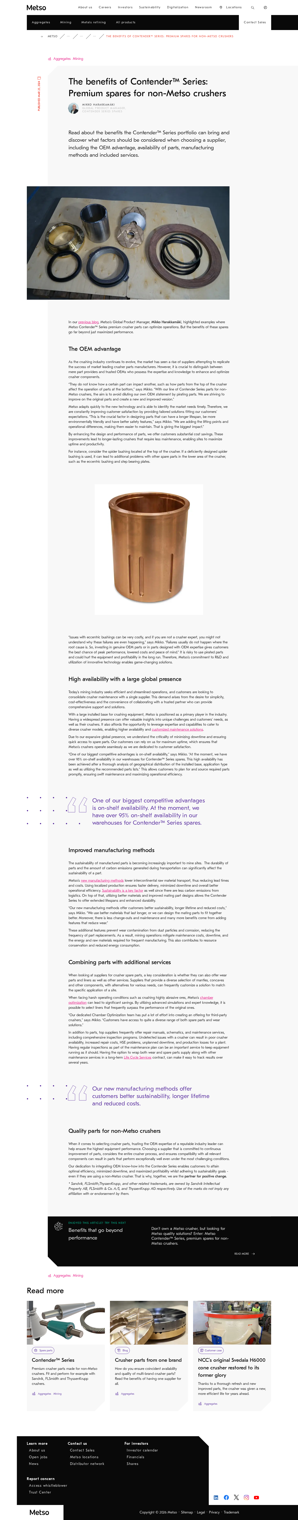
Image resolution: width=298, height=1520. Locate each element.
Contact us (77, 1444)
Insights (71, 36)
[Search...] (253, 7)
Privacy (214, 1512)
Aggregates (62, 59)
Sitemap (187, 1512)
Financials (135, 1457)
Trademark (231, 1512)
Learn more (37, 1444)
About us (37, 1450)
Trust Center (40, 1492)
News (34, 1464)
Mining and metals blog (97, 36)
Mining (78, 59)
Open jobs (38, 1457)
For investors (137, 1444)
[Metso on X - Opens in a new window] (236, 1497)
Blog (84, 36)
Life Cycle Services (137, 1057)
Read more (242, 1253)
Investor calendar (142, 1450)
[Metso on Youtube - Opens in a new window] (256, 1497)
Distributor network (87, 1464)
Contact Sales (82, 1450)
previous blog (88, 322)
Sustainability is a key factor (122, 891)
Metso (53, 36)
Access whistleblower (48, 1486)
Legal (201, 1512)
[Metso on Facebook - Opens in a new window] (226, 1497)
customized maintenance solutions (177, 729)
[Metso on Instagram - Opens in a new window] (246, 1497)
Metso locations (84, 1457)
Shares (133, 1464)
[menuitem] (85, 7)
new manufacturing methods (102, 881)
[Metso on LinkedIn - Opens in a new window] (216, 1497)
